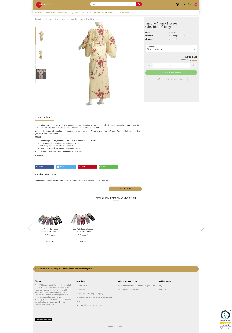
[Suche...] (139, 4)
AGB (80, 301)
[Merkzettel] (190, 4)
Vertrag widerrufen (43, 320)
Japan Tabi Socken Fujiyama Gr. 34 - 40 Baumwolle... (49, 230)
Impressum (83, 286)
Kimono (38, 13)
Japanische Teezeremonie (105, 13)
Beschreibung (44, 117)
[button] (178, 4)
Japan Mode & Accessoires (57, 13)
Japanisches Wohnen (81, 13)
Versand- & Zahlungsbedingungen (92, 294)
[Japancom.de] (44, 5)
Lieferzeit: (149, 36)
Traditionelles (126, 13)
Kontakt (82, 290)
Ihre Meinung (125, 189)
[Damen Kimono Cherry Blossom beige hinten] (95, 64)
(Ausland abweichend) (184, 36)
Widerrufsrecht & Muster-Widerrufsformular (95, 297)
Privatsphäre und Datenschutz (90, 305)
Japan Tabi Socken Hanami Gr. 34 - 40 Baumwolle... (83, 230)
